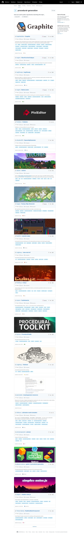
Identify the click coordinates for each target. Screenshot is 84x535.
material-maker (26, 236)
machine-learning (23, 64)
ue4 (34, 517)
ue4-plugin (45, 517)
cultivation (43, 422)
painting (50, 130)
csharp (33, 64)
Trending (23, 5)
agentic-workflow (37, 424)
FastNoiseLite (25, 300)
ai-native (31, 424)
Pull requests (27, 39)
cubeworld (17, 180)
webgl (17, 80)
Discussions (33, 39)
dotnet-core (36, 130)
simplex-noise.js (26, 494)
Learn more (59, 33)
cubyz (17, 292)
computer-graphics (39, 80)
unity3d (32, 341)
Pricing (40, 2)
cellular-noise (18, 310)
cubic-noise (45, 310)
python (17, 147)
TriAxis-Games (20, 511)
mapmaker (17, 212)
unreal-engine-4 (39, 517)
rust (21, 178)
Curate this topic (60, 22)
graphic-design (30, 48)
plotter (32, 371)
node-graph (36, 48)
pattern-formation (18, 404)
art (16, 44)
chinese (32, 259)
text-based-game (31, 422)
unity (29, 341)
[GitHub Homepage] (17, 532)
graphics (42, 44)
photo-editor (24, 48)
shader (37, 307)
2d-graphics (41, 48)
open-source (24, 420)
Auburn (18, 300)
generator (21, 210)
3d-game (38, 290)
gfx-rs (45, 178)
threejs (20, 80)
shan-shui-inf (26, 252)
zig (32, 290)
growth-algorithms (26, 404)
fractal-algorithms (46, 309)
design (19, 44)
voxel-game (50, 290)
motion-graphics (39, 46)
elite (48, 438)
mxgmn (18, 57)
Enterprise (34, 2)
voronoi (48, 307)
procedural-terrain (25, 503)
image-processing (48, 44)
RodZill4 (18, 236)
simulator (29, 420)
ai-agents (52, 80)
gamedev (17, 64)
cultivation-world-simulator (29, 412)
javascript (17, 210)
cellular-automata (47, 96)
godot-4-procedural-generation (35, 464)
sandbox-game (44, 290)
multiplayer (34, 178)
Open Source (27, 2)
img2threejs (19, 72)
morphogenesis (45, 403)
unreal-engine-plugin (19, 519)
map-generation (50, 210)
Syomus (18, 334)
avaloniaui (17, 132)
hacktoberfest (39, 309)
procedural (17, 46)
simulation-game (38, 422)
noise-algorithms (18, 309)
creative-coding (24, 44)
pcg (40, 341)
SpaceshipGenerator (30, 140)
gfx (49, 501)
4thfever (18, 412)
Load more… (35, 526)
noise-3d (40, 310)
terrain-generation (27, 307)
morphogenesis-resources (30, 395)
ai (32, 420)
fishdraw (25, 364)
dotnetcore (45, 128)
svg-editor (46, 48)
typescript (24, 80)
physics (41, 438)
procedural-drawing (24, 46)
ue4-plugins (50, 517)
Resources (19, 2)
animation (38, 44)
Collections (29, 5)
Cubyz (24, 282)
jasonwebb (19, 395)
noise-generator (33, 309)
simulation (30, 403)
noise (45, 307)
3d (48, 80)
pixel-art (36, 128)
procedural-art (31, 503)
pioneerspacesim (20, 432)
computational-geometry (37, 403)
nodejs (17, 501)
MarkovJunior (25, 90)
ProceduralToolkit (26, 334)
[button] (17, 17)
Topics (19, 5)
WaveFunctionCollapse (27, 57)
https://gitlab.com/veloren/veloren (25, 175)
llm (47, 422)
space (38, 438)
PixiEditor (18, 122)
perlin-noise (41, 259)
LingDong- (19, 252)
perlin (23, 309)
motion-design (45, 46)
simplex (33, 307)
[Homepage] (3, 2)
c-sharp (17, 341)
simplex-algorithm (24, 310)
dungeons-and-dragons (37, 210)
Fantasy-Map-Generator (28, 204)
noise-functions (18, 503)
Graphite (27, 36)
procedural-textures (39, 503)
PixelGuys (19, 282)
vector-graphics (18, 48)
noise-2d (35, 310)
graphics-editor (30, 132)
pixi (40, 130)
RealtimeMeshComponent (32, 511)
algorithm (28, 64)
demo (25, 501)
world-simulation (18, 424)
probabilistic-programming (20, 98)
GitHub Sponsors (39, 5)
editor (17, 128)
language (17, 96)
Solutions (13, 2)
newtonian (17, 440)
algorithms (29, 96)
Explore (15, 5)
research (17, 403)
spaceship (46, 147)
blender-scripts (30, 147)
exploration (52, 438)
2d (26, 132)
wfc (44, 64)
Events (33, 5)
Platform (7, 2)
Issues (22, 39)
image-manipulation (32, 46)
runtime (25, 517)
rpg (19, 178)
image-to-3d (18, 82)
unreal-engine (30, 517)
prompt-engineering (26, 424)
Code (18, 39)
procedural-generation (31, 44)
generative (45, 80)
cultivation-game (44, 424)
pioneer (29, 432)
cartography (45, 210)
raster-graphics (37, 132)
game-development (19, 130)
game (16, 178)
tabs (24, 130)
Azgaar (18, 204)
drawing (19, 371)
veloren (18, 170)
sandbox (29, 290)
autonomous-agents (19, 422)
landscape (28, 259)
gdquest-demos (20, 464)
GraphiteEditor (20, 36)
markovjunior (28, 98)
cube (48, 178)
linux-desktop (22, 132)
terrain (39, 178)
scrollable (46, 259)
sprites (32, 128)
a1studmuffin (19, 140)
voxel (42, 96)
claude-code (23, 82)
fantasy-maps (23, 212)
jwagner (18, 494)
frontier (45, 438)
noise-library (31, 310)
